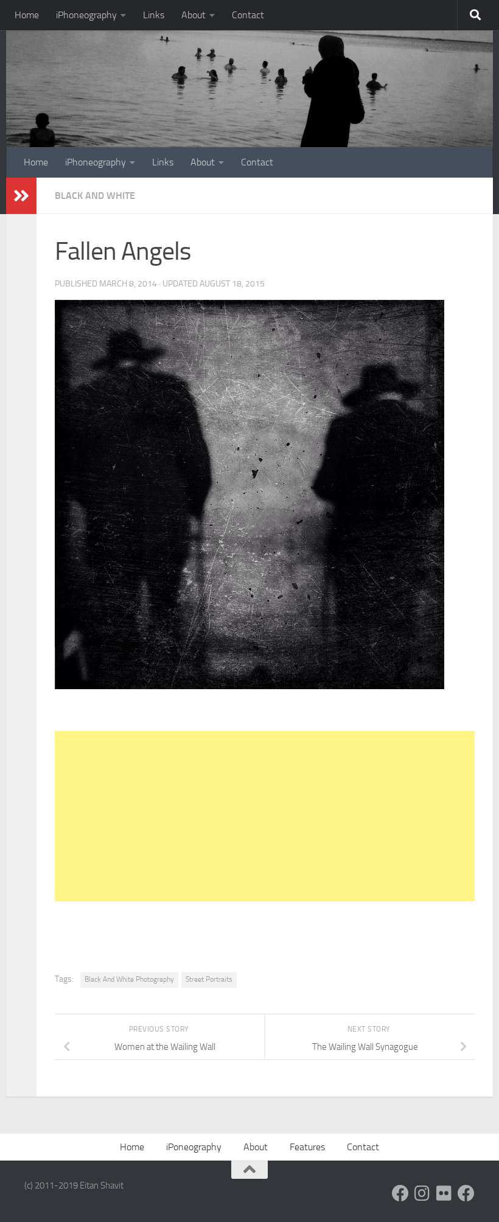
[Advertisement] (265, 816)
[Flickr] (444, 1193)
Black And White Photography (129, 979)
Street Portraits (209, 979)
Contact (248, 15)
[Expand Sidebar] (21, 196)
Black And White (95, 195)
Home (27, 15)
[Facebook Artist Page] (466, 1193)
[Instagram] (422, 1193)
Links (153, 15)
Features (307, 1147)
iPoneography (194, 1147)
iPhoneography (86, 15)
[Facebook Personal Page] (400, 1193)
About (193, 15)
